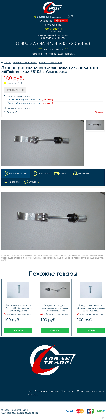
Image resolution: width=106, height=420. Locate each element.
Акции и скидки (95, 391)
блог (60, 53)
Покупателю (68, 391)
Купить (18, 330)
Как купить (50, 53)
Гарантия (37, 53)
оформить (61, 20)
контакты (70, 53)
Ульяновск (55, 17)
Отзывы (99, 112)
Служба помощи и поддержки (19, 412)
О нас (80, 391)
